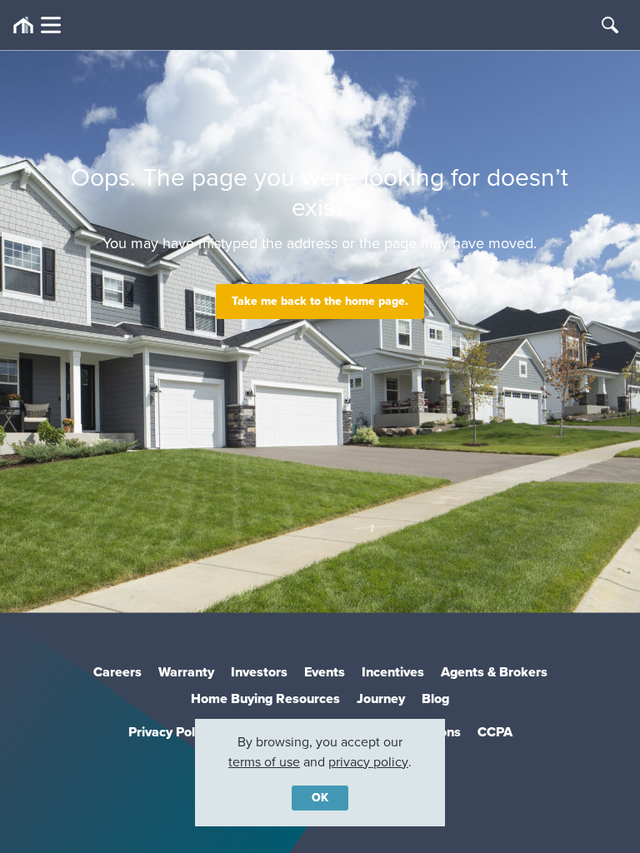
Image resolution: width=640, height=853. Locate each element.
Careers (117, 671)
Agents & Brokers (494, 671)
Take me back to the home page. (320, 301)
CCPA (495, 731)
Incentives (393, 671)
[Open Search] (610, 25)
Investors (259, 671)
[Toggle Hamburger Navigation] (37, 25)
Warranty (186, 671)
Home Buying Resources (265, 698)
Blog (435, 698)
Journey (381, 698)
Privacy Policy (170, 731)
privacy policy (368, 761)
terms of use (264, 761)
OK (320, 797)
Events (324, 671)
